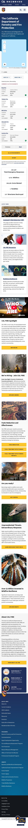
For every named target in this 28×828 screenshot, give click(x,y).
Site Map (4, 812)
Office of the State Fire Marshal (10, 753)
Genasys (18, 67)
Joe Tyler (14, 687)
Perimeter (24, 67)
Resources (4, 716)
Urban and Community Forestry (10, 777)
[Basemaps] (23, 64)
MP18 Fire (4, 110)
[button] (14, 72)
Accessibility (4, 800)
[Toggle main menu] (24, 10)
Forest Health (5, 770)
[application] (14, 53)
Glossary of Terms (6, 814)
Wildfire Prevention (7, 780)
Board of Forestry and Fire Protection (11, 734)
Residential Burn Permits (8, 725)
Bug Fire (4, 87)
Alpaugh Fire (5, 122)
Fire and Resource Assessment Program (12, 743)
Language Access (6, 803)
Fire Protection (6, 746)
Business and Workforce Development (12, 764)
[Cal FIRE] (4, 693)
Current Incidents (6, 707)
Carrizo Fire (5, 133)
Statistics (4, 719)
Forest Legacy (5, 774)
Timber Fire (5, 99)
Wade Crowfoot (16, 678)
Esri (15, 67)
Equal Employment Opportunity (10, 740)
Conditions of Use (6, 806)
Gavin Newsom (16, 671)
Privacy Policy (5, 809)
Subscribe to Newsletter (8, 722)
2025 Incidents (5, 710)
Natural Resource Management (10, 749)
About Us (4, 704)
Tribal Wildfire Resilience (8, 783)
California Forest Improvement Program (12, 767)
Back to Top (4, 798)
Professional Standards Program (10, 756)
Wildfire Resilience (6, 786)
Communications (6, 737)
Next (20, 147)
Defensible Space (6, 713)
